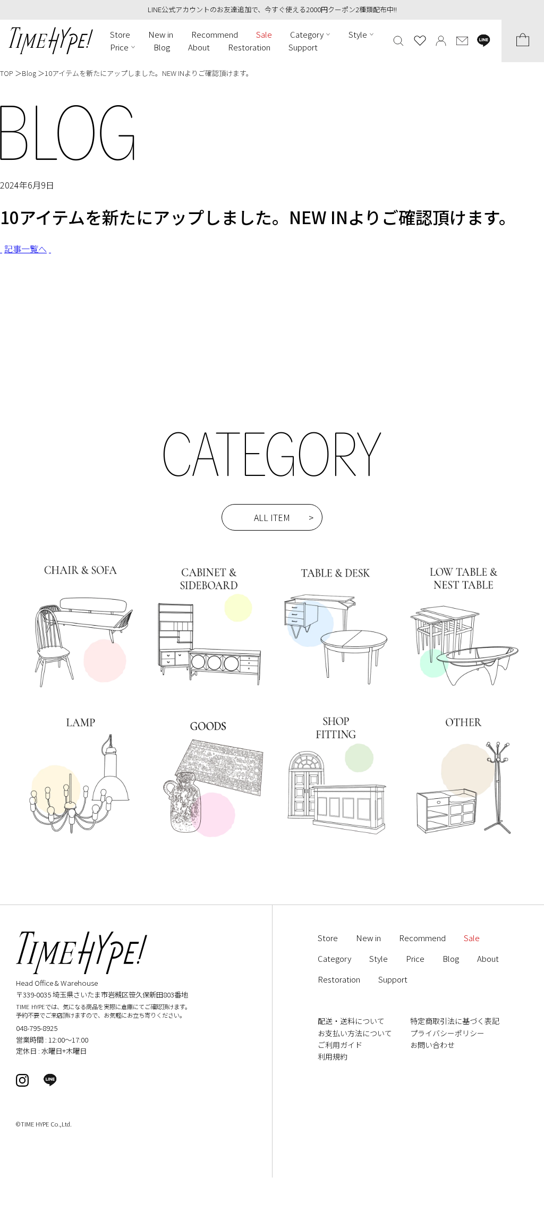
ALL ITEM (272, 517)
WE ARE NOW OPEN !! (64, 298)
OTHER (464, 784)
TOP (6, 73)
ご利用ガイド (340, 1044)
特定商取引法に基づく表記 (454, 1021)
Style (357, 34)
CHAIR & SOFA (80, 629)
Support (303, 47)
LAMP (80, 784)
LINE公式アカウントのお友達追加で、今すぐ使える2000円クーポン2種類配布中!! (272, 9)
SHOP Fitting (336, 784)
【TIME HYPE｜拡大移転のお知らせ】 (93, 311)
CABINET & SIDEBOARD (208, 629)
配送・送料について (351, 1021)
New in (160, 34)
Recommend (214, 34)
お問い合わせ (432, 1044)
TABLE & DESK (336, 629)
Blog (162, 47)
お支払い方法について (355, 1033)
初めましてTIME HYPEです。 (76, 325)
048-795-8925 (36, 1027)
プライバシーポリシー (447, 1033)
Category (307, 34)
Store (120, 34)
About (199, 47)
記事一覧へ (25, 248)
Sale (264, 34)
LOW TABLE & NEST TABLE (464, 629)
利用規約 (332, 1056)
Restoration (249, 47)
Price (119, 47)
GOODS (208, 784)
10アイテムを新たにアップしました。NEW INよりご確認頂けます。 (149, 73)
